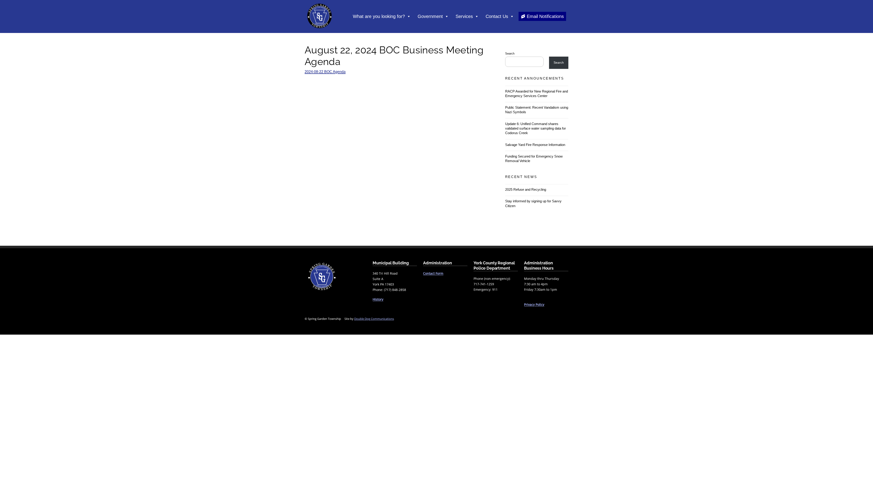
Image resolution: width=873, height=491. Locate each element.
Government (430, 16)
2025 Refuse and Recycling (525, 189)
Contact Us (497, 16)
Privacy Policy (534, 304)
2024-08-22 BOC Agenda (325, 72)
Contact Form (433, 273)
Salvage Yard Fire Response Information (535, 145)
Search (509, 53)
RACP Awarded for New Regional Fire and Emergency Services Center (536, 93)
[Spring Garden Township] (319, 29)
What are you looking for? (379, 16)
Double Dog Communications (374, 319)
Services (464, 16)
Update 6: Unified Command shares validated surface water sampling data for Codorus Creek (535, 128)
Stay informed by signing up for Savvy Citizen (533, 203)
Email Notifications (545, 16)
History (378, 299)
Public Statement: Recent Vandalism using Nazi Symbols (536, 109)
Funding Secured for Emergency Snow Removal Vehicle (534, 158)
